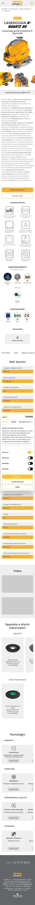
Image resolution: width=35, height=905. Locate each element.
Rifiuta (17, 487)
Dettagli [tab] (13, 421)
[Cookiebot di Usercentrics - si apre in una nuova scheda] (25, 417)
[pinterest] (25, 862)
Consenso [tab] (5, 421)
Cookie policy (18, 888)
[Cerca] (3, 3)
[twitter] (21, 862)
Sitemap (27, 888)
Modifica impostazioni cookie (17, 890)
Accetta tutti (17, 476)
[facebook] (18, 862)
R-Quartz (7, 11)
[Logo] (17, 3)
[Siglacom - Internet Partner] (17, 897)
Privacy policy (8, 888)
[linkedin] (14, 862)
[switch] (30, 457)
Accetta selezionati (17, 482)
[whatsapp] (28, 862)
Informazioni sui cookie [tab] (26, 421)
